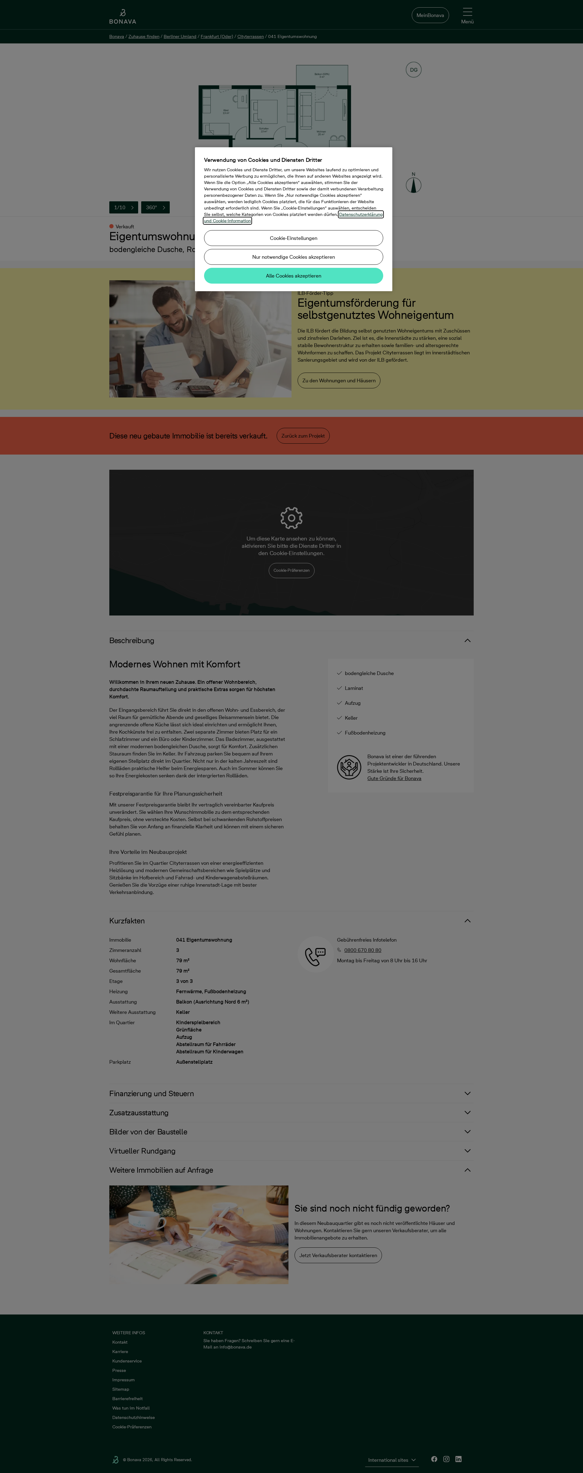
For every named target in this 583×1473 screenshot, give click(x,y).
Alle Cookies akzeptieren (293, 276)
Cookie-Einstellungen (293, 238)
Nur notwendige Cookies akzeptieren (293, 257)
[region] (293, 219)
